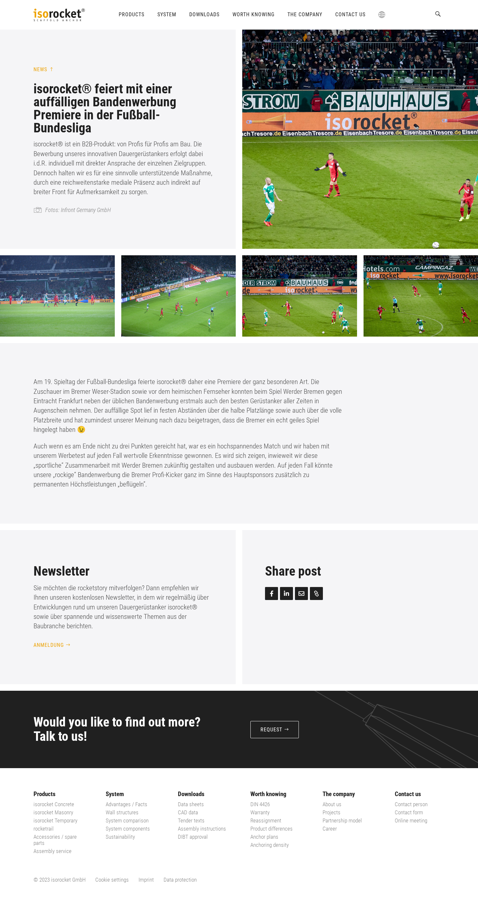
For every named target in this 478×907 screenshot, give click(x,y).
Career (330, 828)
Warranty (260, 812)
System (166, 14)
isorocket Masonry (53, 812)
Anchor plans (264, 837)
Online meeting (411, 820)
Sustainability (120, 837)
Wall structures (122, 812)
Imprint (146, 879)
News (40, 69)
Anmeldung (48, 645)
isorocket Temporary (55, 820)
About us (332, 804)
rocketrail (43, 828)
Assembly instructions (202, 828)
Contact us (350, 14)
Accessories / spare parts (55, 840)
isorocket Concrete (53, 804)
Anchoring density (269, 845)
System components (128, 828)
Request (271, 730)
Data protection (180, 879)
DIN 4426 (260, 804)
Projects (331, 812)
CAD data (188, 812)
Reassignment (265, 820)
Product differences (271, 828)
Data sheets (191, 804)
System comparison (127, 820)
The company (304, 14)
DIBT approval (193, 837)
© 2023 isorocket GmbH (59, 879)
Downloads (204, 14)
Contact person (411, 804)
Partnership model (342, 820)
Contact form (409, 812)
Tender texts (191, 820)
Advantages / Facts (126, 804)
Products (131, 14)
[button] (438, 13)
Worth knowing (253, 14)
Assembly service (52, 851)
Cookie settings (112, 879)
